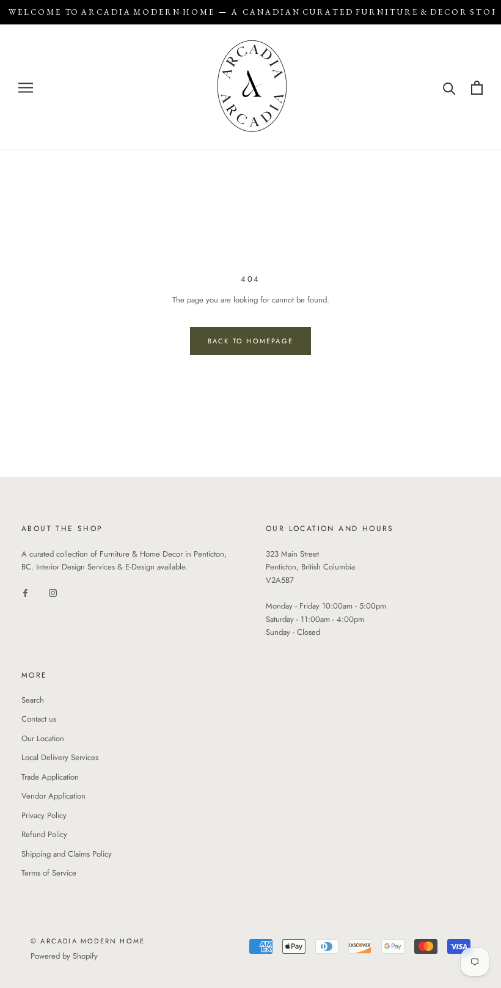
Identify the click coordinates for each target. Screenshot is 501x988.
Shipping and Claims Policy (66, 854)
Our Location (42, 738)
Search (32, 700)
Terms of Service (48, 873)
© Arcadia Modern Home (88, 941)
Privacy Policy (44, 815)
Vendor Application (53, 796)
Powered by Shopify (64, 956)
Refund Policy (44, 834)
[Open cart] (477, 88)
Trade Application (50, 777)
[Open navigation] (25, 87)
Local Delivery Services (59, 757)
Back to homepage (250, 341)
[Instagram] (53, 592)
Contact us (38, 719)
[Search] (449, 87)
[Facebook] (25, 592)
